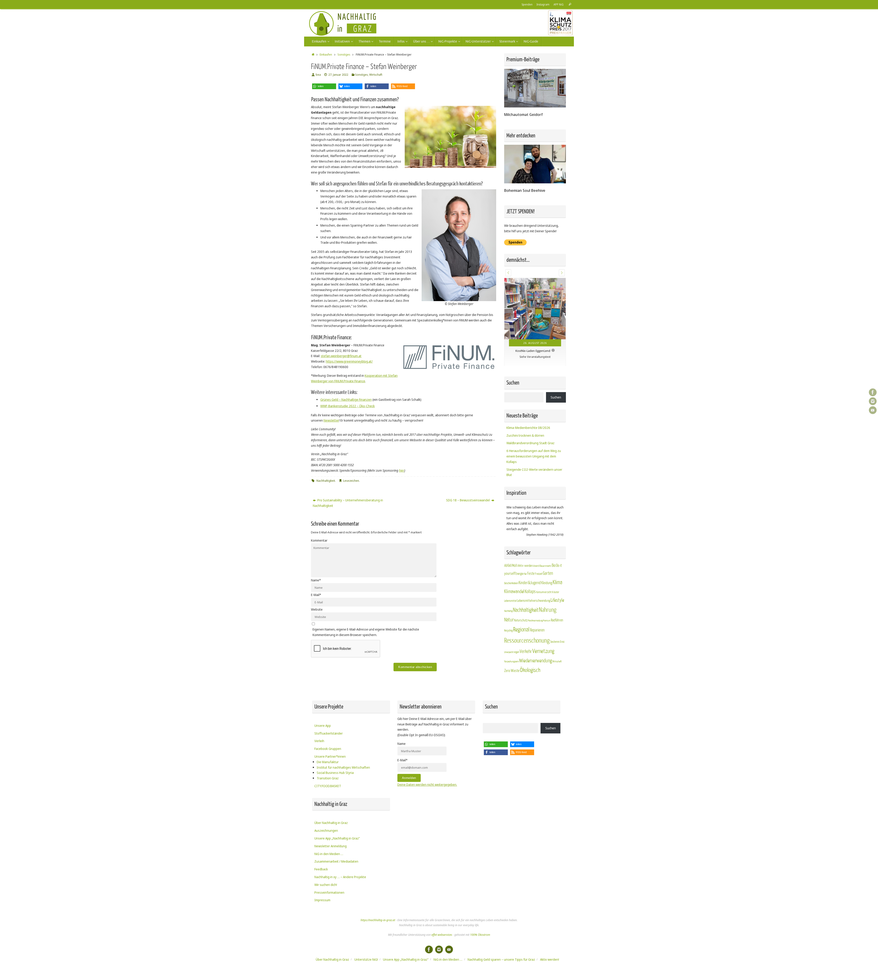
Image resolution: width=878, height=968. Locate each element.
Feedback (321, 893)
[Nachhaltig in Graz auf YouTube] (873, 410)
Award (536, 593)
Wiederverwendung (535, 688)
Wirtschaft (375, 75)
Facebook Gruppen (327, 772)
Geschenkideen (511, 610)
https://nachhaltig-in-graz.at (378, 944)
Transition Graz (328, 802)
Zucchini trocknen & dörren (525, 462)
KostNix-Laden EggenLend (532, 351)
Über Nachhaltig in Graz (331, 846)
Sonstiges (343, 54)
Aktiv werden (525, 593)
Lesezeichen (351, 481)
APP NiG (559, 4)
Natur (509, 647)
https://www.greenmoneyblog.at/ (349, 361)
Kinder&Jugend (530, 610)
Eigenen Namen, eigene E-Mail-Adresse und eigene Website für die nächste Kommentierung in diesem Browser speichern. (366, 632)
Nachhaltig (508, 638)
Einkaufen (326, 54)
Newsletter (331, 420)
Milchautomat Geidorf (523, 114)
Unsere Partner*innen (330, 780)
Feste (531, 601)
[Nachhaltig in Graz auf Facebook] (873, 392)
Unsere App (322, 749)
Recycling (508, 657)
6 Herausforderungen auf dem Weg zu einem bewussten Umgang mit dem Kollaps (533, 483)
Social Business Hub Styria (335, 796)
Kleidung (546, 610)
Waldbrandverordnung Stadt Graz (530, 470)
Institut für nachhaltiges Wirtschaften (343, 791)
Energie (519, 601)
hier (401, 470)
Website (317, 609)
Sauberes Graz (557, 669)
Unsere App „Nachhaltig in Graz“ (337, 862)
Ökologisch (530, 697)
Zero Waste (511, 698)
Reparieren (537, 657)
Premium (546, 648)
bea (318, 75)
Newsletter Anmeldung (330, 870)
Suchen (556, 424)
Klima (557, 610)
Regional (521, 657)
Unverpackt (508, 679)
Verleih (319, 764)
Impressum (322, 924)
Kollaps (530, 619)
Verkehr (526, 679)
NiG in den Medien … (328, 877)
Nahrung (547, 637)
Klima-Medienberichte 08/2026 (528, 455)
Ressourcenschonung (527, 667)
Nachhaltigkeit (325, 481)
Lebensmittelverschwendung (533, 628)
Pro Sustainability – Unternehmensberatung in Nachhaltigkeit (348, 503)
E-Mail (316, 595)
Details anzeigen (543, 377)
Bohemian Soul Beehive (524, 190)
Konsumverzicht (543, 619)
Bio (554, 593)
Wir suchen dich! (325, 908)
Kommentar (319, 540)
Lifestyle (557, 627)
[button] (324, 86)
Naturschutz (520, 648)
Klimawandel (514, 619)
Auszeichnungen (326, 854)
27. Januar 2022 (338, 75)
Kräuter (555, 619)
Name (316, 580)
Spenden (527, 4)
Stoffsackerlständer (328, 757)
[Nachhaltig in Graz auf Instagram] (873, 401)
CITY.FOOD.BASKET (327, 810)
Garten (548, 600)
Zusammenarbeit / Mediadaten (336, 885)
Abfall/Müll (510, 593)
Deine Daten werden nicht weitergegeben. (427, 808)
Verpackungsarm (511, 688)
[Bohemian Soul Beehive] (535, 182)
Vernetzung (543, 679)
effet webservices (441, 958)
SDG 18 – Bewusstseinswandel (468, 500)
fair (525, 601)
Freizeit (538, 601)
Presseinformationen (329, 916)
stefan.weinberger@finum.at (341, 356)
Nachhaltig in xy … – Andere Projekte (340, 900)
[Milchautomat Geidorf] (535, 106)
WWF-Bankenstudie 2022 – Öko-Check (347, 406)
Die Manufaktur (328, 785)
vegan (516, 679)
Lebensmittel (510, 628)
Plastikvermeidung (535, 648)
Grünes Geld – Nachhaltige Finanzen (346, 399)
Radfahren (557, 648)
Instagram (543, 4)
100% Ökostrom (480, 958)
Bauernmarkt (545, 593)
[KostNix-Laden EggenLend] (535, 308)
